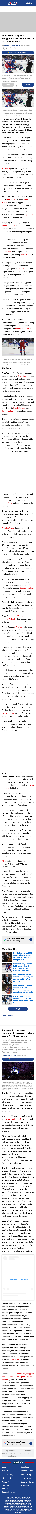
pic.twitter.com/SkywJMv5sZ (16, 861)
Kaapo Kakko (7, 503)
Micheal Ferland (8, 619)
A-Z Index (25, 1486)
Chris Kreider (19, 773)
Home (4, 1015)
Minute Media (13, 1497)
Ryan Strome (23, 376)
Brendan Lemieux (27, 588)
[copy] (14, 48)
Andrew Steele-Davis (12, 45)
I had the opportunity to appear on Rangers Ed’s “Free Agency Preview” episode (18, 1377)
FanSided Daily (7, 1474)
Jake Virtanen (18, 616)
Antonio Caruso (10, 1055)
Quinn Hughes (7, 411)
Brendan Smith (8, 528)
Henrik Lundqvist (8, 226)
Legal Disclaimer (27, 1482)
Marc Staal (10, 199)
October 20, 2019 (8, 866)
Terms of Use (26, 1478)
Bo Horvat (6, 168)
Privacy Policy (7, 1478)
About (4, 1467)
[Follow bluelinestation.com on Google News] (30, 939)
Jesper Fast (6, 252)
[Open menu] (3, 3)
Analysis (10, 1015)
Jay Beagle (28, 214)
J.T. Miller (18, 627)
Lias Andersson (8, 713)
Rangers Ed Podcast (13, 1119)
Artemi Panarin (24, 269)
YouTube (15, 1360)
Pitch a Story (26, 1474)
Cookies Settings (8, 1492)
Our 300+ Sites (27, 1471)
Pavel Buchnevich (22, 329)
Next (28, 85)
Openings (25, 1467)
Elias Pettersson (19, 408)
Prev (8, 85)
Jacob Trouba (26, 255)
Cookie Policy (7, 1482)
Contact (5, 1471)
